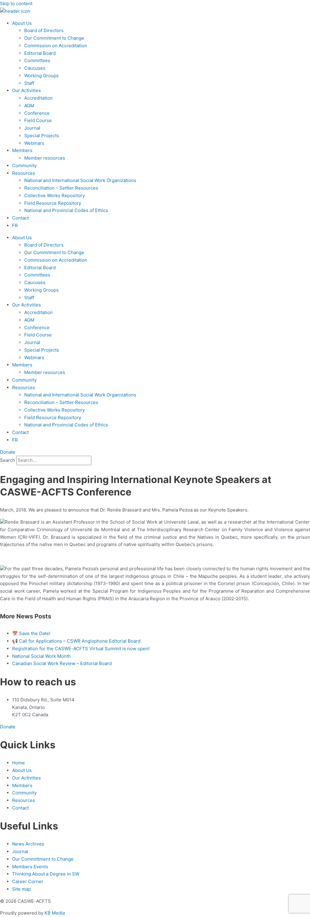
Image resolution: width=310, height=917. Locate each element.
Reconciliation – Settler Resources (61, 188)
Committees (37, 60)
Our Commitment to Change (54, 38)
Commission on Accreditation (55, 45)
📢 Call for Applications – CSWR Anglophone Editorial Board (76, 641)
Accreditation (38, 98)
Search (7, 460)
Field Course (38, 120)
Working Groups (41, 75)
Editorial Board (40, 53)
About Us (22, 23)
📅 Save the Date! (31, 633)
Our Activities (26, 90)
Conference (37, 113)
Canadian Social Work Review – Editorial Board (62, 663)
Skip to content (16, 3)
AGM (29, 105)
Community (24, 165)
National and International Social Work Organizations (80, 180)
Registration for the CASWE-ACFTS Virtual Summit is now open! (81, 648)
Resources (23, 173)
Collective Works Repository (54, 195)
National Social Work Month (41, 656)
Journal (32, 128)
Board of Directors (44, 30)
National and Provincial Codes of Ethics (66, 210)
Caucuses (34, 68)
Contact (20, 218)
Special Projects (41, 135)
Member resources (44, 158)
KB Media (55, 913)
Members (22, 150)
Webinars (34, 143)
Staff (29, 83)
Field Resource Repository (52, 203)
